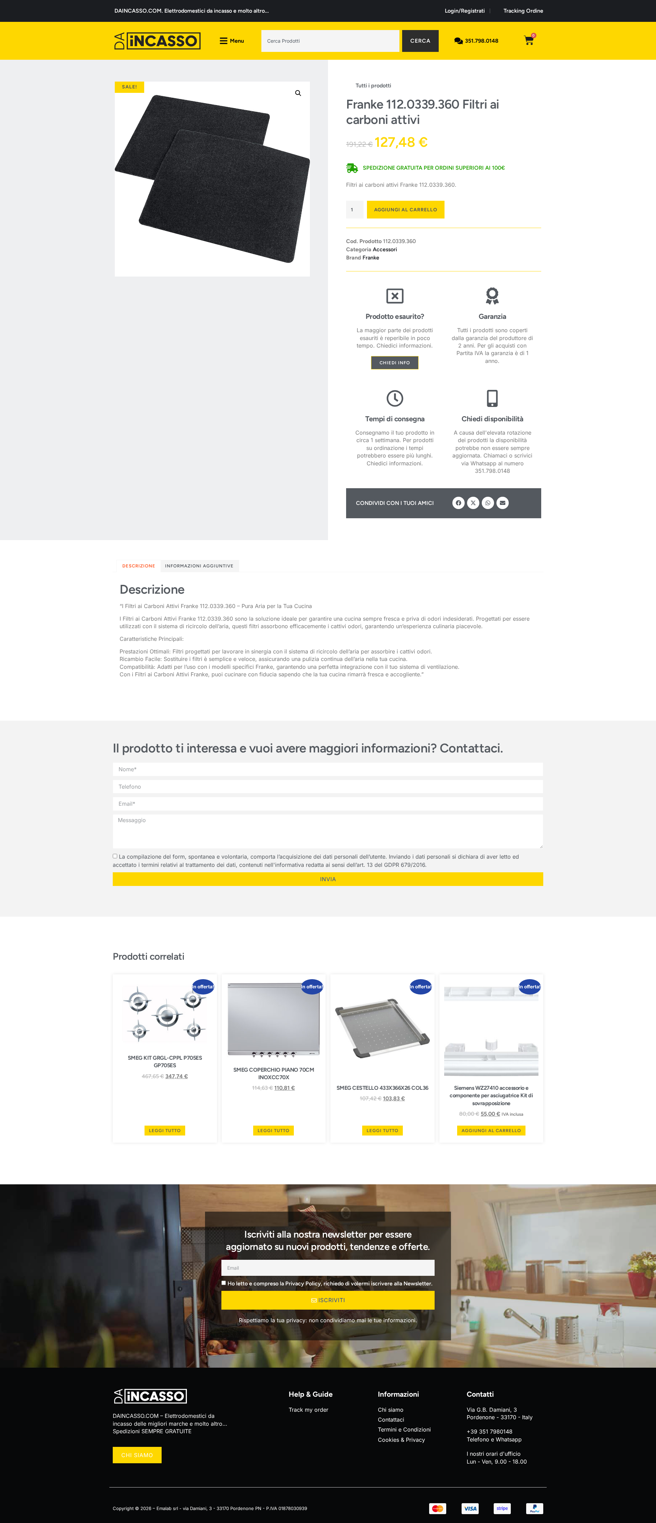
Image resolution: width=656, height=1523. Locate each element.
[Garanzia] (492, 296)
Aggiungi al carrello (405, 210)
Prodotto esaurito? (395, 316)
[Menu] (223, 41)
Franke (371, 257)
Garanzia (492, 316)
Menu (237, 41)
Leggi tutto (165, 1130)
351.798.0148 (481, 41)
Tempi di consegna (395, 418)
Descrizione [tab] (138, 565)
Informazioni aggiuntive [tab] (199, 565)
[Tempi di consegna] (395, 398)
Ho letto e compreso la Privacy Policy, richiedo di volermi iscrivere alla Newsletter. (330, 1283)
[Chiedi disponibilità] (492, 398)
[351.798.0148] (458, 41)
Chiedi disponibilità (492, 418)
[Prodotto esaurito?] (395, 296)
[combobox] (330, 41)
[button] (298, 93)
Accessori (385, 249)
